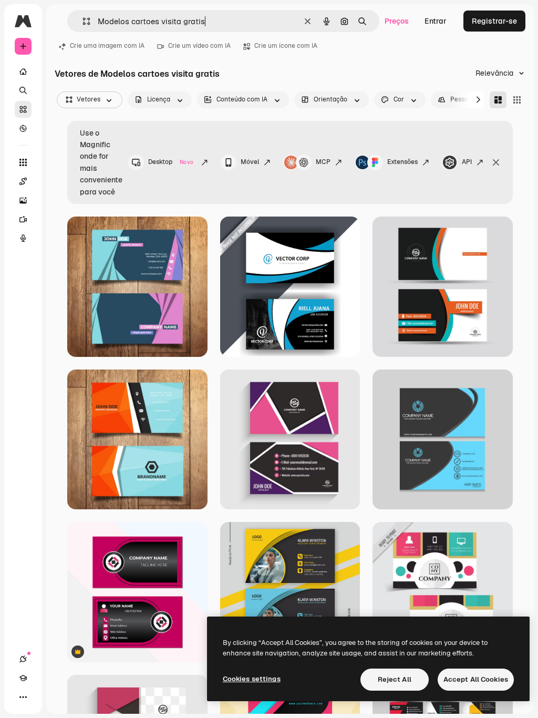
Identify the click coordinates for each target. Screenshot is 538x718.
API (467, 162)
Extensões (402, 162)
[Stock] (23, 109)
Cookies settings (252, 678)
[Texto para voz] (23, 238)
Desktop (170, 162)
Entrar (436, 21)
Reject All (394, 679)
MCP (323, 162)
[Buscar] (23, 90)
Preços (397, 21)
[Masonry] (498, 99)
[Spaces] (23, 181)
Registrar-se (494, 21)
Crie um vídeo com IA (199, 46)
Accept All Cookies (475, 679)
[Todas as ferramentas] (23, 162)
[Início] (23, 71)
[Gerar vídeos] (23, 219)
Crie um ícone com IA (285, 46)
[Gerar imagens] (23, 200)
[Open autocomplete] (82, 21)
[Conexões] (23, 659)
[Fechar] (496, 162)
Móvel (250, 162)
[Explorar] (23, 128)
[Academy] (23, 678)
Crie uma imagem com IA (107, 46)
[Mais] (23, 697)
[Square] (517, 99)
